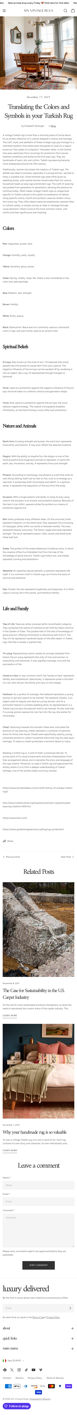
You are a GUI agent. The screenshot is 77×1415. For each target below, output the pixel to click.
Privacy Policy (35, 1378)
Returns (19, 1378)
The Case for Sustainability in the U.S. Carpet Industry (33, 994)
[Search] (65, 10)
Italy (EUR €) (14, 1360)
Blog (53, 126)
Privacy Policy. (53, 1317)
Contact (7, 1378)
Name (7, 1177)
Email (6, 1194)
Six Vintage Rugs (19, 1399)
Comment (9, 1210)
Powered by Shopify (40, 1399)
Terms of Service (55, 1378)
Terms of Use (38, 1317)
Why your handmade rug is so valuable (34, 1132)
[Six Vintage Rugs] (38, 11)
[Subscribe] (70, 1308)
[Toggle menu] (4, 10)
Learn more (10, 1016)
